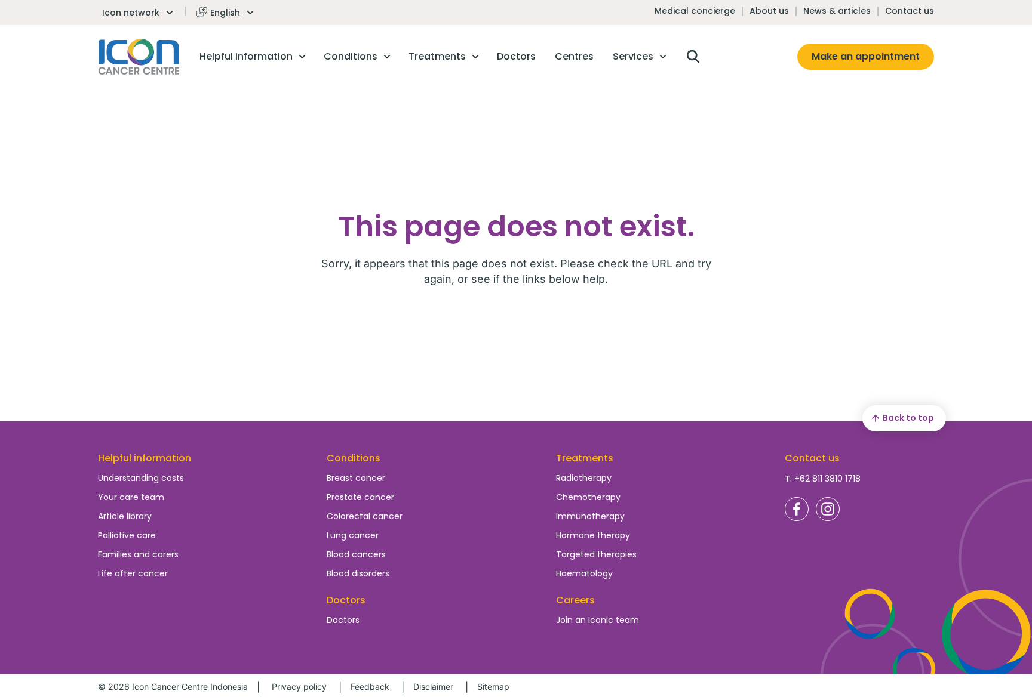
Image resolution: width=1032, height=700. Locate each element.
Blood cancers (356, 554)
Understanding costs (141, 478)
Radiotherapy (584, 478)
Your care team (131, 497)
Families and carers (138, 554)
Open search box (693, 57)
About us (769, 11)
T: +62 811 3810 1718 (823, 479)
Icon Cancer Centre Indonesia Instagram (828, 509)
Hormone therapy (593, 535)
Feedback (370, 687)
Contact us (909, 11)
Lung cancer (353, 535)
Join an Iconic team (597, 620)
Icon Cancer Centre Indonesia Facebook (797, 509)
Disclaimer (433, 687)
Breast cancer (356, 478)
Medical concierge (695, 11)
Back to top (908, 418)
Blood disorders (358, 573)
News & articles (837, 11)
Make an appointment (866, 56)
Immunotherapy (590, 516)
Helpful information (144, 458)
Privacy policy (299, 687)
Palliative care (127, 535)
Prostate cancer (360, 497)
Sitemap (493, 687)
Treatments (584, 458)
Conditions (353, 458)
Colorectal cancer (365, 516)
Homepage (139, 57)
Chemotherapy (588, 497)
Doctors (343, 620)
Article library (125, 516)
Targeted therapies (596, 554)
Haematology (584, 573)
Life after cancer (133, 573)
